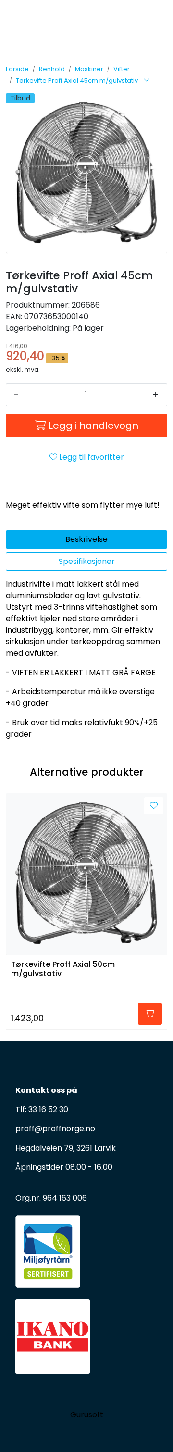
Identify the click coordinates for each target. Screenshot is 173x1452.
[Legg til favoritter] (153, 805)
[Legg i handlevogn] (150, 1014)
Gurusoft (86, 1414)
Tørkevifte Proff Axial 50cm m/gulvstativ (63, 969)
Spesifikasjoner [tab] (87, 561)
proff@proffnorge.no (55, 1128)
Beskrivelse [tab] (86, 539)
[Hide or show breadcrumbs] (146, 81)
